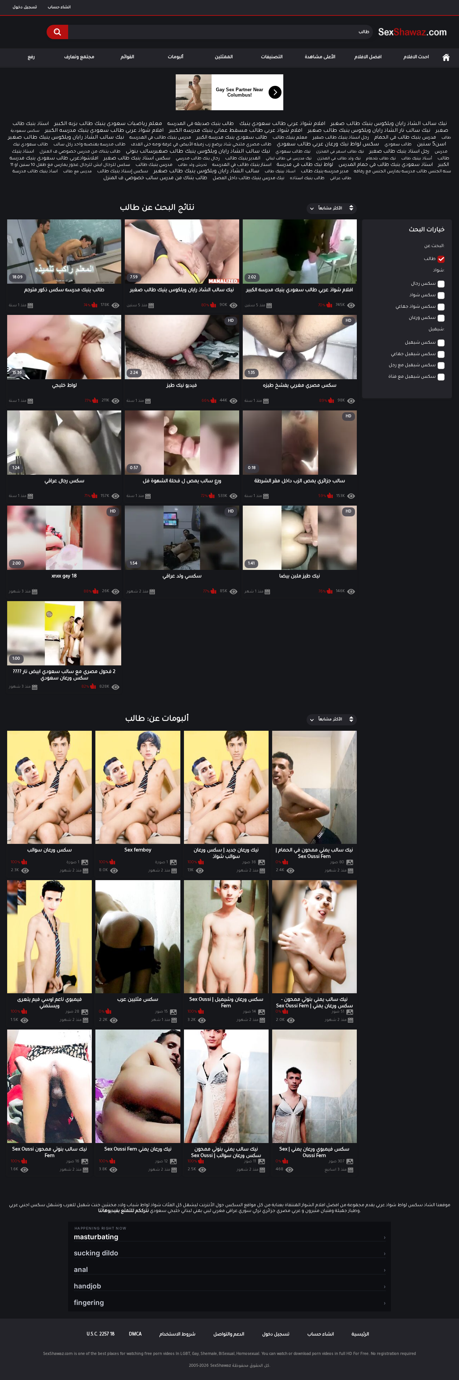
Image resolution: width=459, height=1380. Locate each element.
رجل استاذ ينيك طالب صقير (341, 137)
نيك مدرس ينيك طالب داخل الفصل (248, 178)
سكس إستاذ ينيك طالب (122, 171)
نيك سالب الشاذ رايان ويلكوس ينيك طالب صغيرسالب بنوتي (198, 152)
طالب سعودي (398, 145)
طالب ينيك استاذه (307, 178)
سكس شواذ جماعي (416, 307)
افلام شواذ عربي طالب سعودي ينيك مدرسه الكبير (104, 131)
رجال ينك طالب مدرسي (198, 159)
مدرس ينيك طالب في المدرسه (160, 137)
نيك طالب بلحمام (381, 159)
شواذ (438, 270)
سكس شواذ (423, 295)
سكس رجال (423, 284)
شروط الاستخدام (177, 1334)
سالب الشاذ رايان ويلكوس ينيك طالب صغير (206, 172)
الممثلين (224, 57)
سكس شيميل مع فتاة (412, 377)
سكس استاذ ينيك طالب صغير (137, 158)
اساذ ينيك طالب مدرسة (35, 171)
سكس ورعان (422, 318)
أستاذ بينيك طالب (416, 159)
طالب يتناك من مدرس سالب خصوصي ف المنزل (155, 178)
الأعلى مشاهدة (320, 57)
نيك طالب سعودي (293, 152)
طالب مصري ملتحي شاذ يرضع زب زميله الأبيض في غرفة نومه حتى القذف (201, 145)
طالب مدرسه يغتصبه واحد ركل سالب (89, 145)
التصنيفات (272, 57)
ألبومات (175, 57)
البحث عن (434, 246)
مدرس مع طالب (77, 171)
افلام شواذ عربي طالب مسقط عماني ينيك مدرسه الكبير (235, 131)
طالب (430, 259)
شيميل (436, 329)
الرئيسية (446, 57)
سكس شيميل (420, 342)
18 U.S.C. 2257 (101, 1334)
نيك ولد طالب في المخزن (339, 159)
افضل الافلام (368, 57)
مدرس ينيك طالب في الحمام (405, 137)
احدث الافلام (416, 57)
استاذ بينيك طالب (280, 171)
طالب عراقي (340, 178)
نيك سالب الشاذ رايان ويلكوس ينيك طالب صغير (389, 124)
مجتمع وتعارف (79, 57)
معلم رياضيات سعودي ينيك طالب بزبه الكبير (108, 124)
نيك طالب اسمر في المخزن (340, 152)
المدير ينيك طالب (242, 158)
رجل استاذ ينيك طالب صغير (399, 151)
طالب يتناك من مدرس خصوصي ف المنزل (79, 152)
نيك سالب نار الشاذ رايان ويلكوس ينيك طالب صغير (369, 131)
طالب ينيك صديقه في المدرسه (200, 124)
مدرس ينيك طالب (154, 165)
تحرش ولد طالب (192, 165)
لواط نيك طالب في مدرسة (305, 165)
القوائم (127, 57)
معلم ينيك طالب (290, 137)
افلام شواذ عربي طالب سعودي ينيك (282, 124)
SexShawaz (220, 1366)
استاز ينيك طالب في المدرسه (241, 165)
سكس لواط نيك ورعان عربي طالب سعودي (328, 145)
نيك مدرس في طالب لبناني (289, 159)
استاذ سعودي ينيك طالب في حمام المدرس (386, 165)
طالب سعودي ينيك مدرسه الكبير (232, 137)
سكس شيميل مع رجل (412, 365)
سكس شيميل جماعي (413, 354)
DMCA (135, 1334)
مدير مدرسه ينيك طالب (325, 171)
